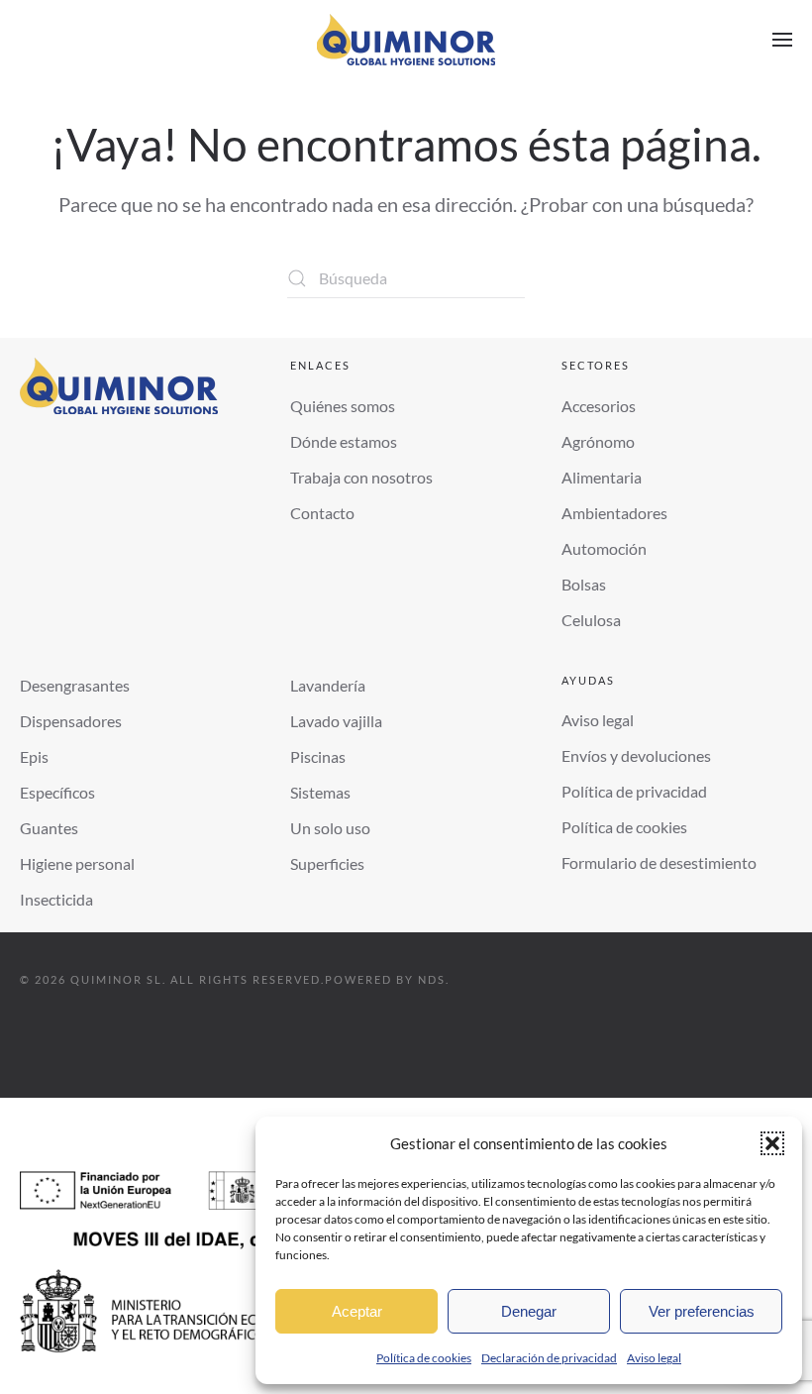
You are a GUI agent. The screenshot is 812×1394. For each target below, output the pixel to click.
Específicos (57, 792)
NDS (432, 979)
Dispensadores (71, 720)
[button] (772, 1143)
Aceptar (357, 1311)
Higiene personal (77, 863)
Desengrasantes (75, 685)
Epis (34, 756)
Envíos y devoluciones (636, 755)
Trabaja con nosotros (361, 477)
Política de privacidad (634, 791)
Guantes (49, 827)
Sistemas (320, 792)
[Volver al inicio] (406, 39)
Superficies (327, 863)
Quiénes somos (342, 405)
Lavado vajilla (336, 720)
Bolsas (583, 584)
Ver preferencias (702, 1311)
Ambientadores (614, 512)
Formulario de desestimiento (659, 862)
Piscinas (318, 756)
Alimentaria (601, 477)
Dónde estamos (343, 441)
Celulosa (591, 619)
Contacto (322, 512)
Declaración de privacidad (549, 1357)
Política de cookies (423, 1357)
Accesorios (598, 405)
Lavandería (327, 685)
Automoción (604, 548)
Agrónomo (598, 441)
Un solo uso (330, 827)
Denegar (529, 1311)
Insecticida (56, 899)
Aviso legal (654, 1357)
